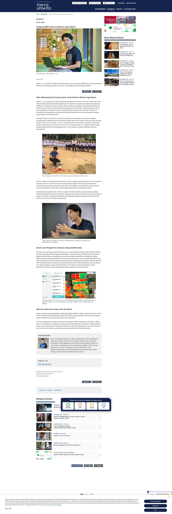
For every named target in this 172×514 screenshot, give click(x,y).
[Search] (85, 3)
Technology (57, 390)
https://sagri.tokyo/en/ (44, 364)
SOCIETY (119, 9)
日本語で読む (39, 79)
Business (42, 390)
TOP (37, 14)
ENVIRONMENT (100, 9)
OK (156, 510)
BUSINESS (111, 9)
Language (121, 3)
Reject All (155, 505)
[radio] (68, 406)
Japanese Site (131, 3)
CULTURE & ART (130, 9)
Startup (49, 390)
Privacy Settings (156, 501)
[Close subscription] (148, 491)
